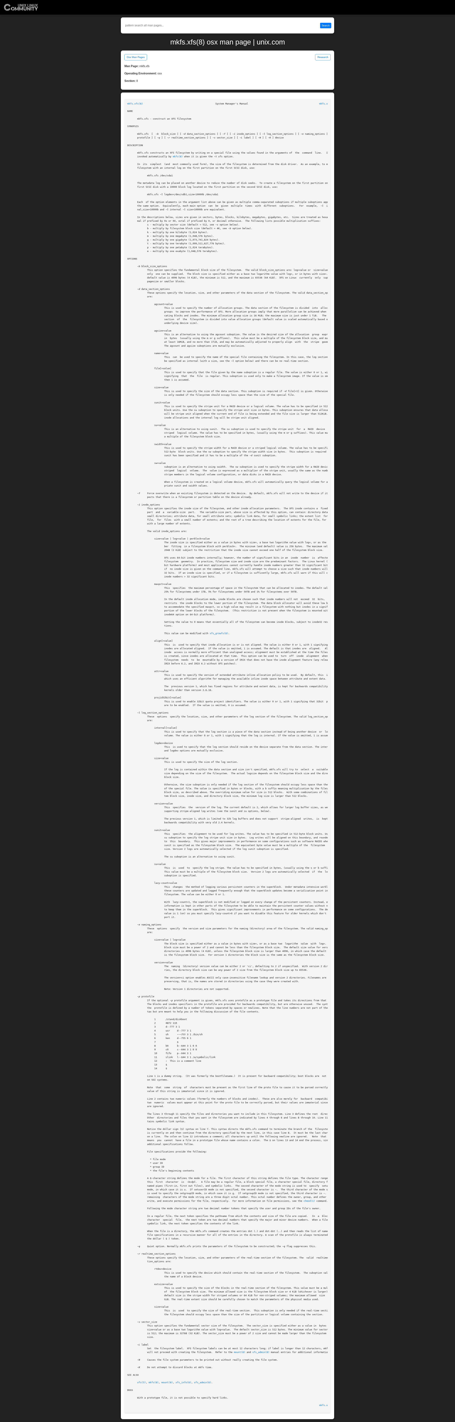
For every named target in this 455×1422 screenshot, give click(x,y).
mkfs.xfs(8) (135, 103)
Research (322, 57)
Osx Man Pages (136, 57)
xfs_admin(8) (260, 1352)
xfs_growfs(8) (219, 633)
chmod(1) (309, 1201)
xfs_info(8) (183, 1382)
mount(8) (239, 1352)
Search (326, 25)
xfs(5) (141, 1382)
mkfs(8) (178, 156)
